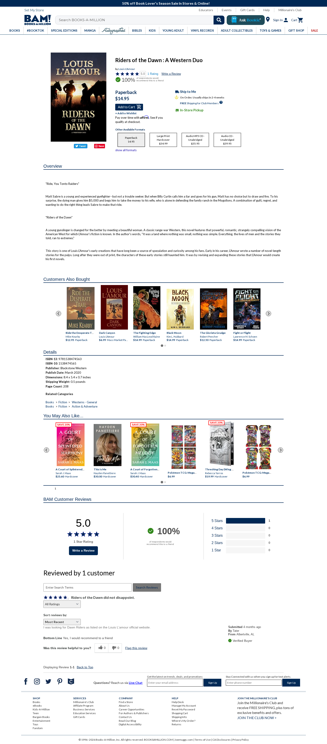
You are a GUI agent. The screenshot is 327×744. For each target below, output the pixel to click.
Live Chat (136, 683)
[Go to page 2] (165, 346)
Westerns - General (84, 402)
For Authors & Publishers (134, 713)
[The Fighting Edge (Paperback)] (146, 308)
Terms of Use (203, 739)
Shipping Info (179, 717)
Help (266, 10)
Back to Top (85, 667)
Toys (35, 724)
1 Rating (152, 73)
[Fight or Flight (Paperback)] (246, 308)
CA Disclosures (221, 739)
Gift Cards (247, 10)
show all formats (126, 150)
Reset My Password (183, 709)
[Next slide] (268, 313)
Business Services (84, 709)
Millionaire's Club (290, 10)
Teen (36, 713)
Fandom (38, 728)
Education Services (84, 713)
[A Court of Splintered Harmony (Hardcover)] (71, 445)
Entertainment (41, 720)
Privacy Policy (240, 739)
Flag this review (136, 648)
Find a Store (126, 702)
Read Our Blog (127, 720)
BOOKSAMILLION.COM (158, 739)
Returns (176, 724)
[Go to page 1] (162, 345)
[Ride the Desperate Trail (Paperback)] (81, 308)
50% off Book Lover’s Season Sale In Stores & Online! (166, 3)
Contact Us (125, 717)
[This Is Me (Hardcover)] (107, 445)
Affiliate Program (83, 705)
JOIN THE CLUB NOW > (257, 717)
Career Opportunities (131, 709)
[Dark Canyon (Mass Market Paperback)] (114, 307)
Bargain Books (41, 717)
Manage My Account (184, 705)
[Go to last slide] (58, 313)
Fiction (63, 402)
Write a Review (171, 73)
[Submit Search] (219, 20)
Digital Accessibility (130, 724)
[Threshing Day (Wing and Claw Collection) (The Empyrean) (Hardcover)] (222, 444)
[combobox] (142, 20)
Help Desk (178, 702)
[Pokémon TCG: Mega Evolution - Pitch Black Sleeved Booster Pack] (258, 447)
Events (227, 10)
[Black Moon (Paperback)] (180, 309)
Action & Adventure (84, 406)
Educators (206, 10)
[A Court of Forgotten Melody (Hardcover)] (145, 445)
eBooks (37, 705)
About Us (124, 705)
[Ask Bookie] (246, 20)
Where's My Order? (183, 720)
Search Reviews (147, 587)
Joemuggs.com (184, 739)
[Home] (36, 20)
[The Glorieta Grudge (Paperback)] (213, 308)
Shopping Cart (180, 713)
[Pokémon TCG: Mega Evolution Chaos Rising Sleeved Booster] (183, 447)
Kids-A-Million (41, 709)
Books (50, 402)
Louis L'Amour (126, 69)
